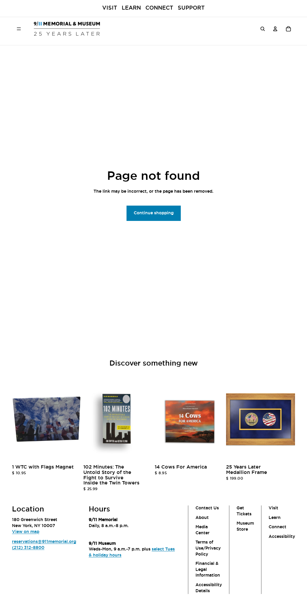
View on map (25, 531)
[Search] (262, 28)
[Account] (275, 28)
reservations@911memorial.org (44, 542)
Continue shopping (154, 213)
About (202, 517)
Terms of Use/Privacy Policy (208, 548)
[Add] (71, 453)
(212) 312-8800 (28, 548)
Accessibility (282, 537)
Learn (131, 8)
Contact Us (207, 508)
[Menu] (19, 28)
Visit (109, 8)
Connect (159, 8)
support (191, 8)
